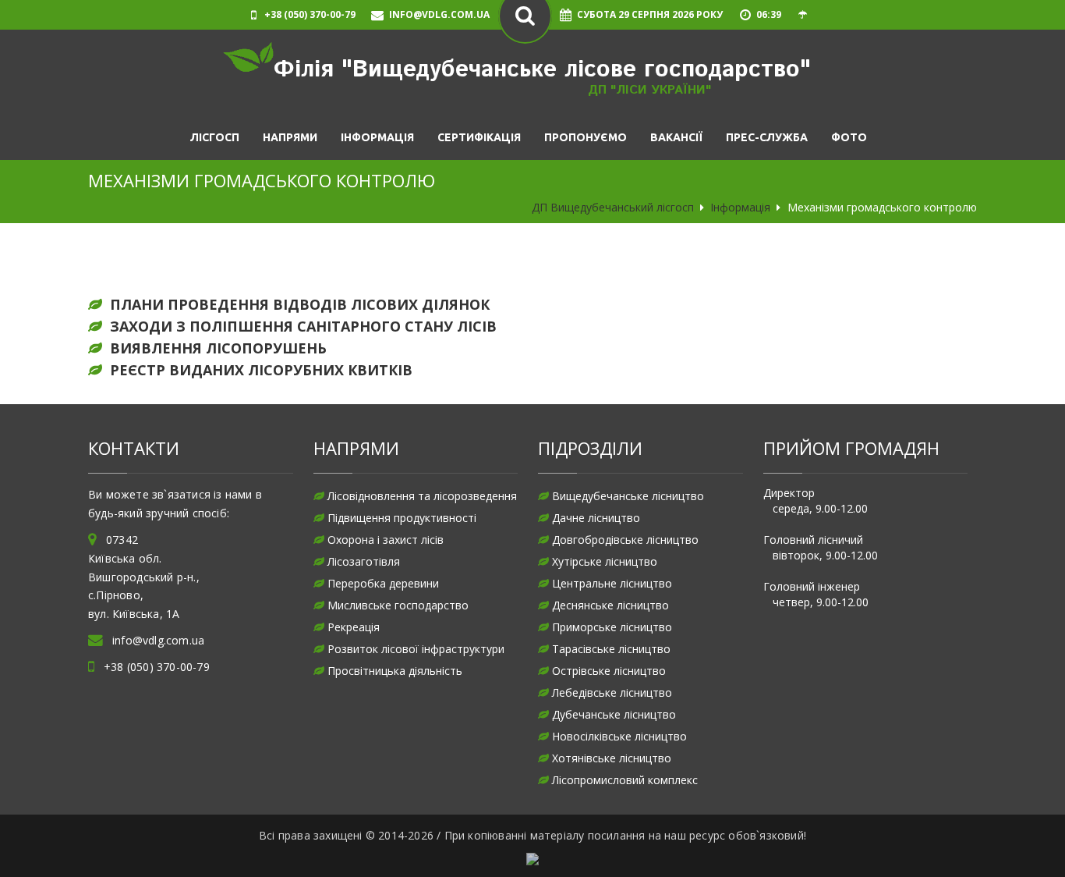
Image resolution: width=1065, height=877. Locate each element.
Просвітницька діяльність (394, 670)
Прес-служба (767, 137)
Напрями (290, 137)
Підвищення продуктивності (401, 517)
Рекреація (353, 627)
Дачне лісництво (596, 517)
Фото (849, 137)
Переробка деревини (383, 583)
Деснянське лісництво (610, 605)
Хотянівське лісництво (611, 758)
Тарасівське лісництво (611, 648)
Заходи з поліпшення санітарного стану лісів (303, 326)
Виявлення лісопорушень (218, 348)
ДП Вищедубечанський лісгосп (613, 207)
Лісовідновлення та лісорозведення (422, 495)
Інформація (377, 137)
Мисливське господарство (398, 605)
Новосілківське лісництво (619, 736)
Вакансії (676, 137)
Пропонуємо (585, 137)
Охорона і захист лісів (385, 539)
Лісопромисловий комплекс (625, 779)
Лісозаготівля (363, 561)
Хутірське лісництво (604, 561)
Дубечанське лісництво (614, 714)
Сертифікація (479, 137)
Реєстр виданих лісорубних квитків (261, 369)
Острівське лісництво (609, 670)
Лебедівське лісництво (612, 692)
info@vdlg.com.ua (158, 640)
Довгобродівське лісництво (625, 539)
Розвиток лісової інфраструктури (415, 648)
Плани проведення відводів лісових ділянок (300, 304)
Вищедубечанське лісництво (628, 495)
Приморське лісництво (612, 627)
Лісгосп (214, 137)
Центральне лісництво (612, 583)
